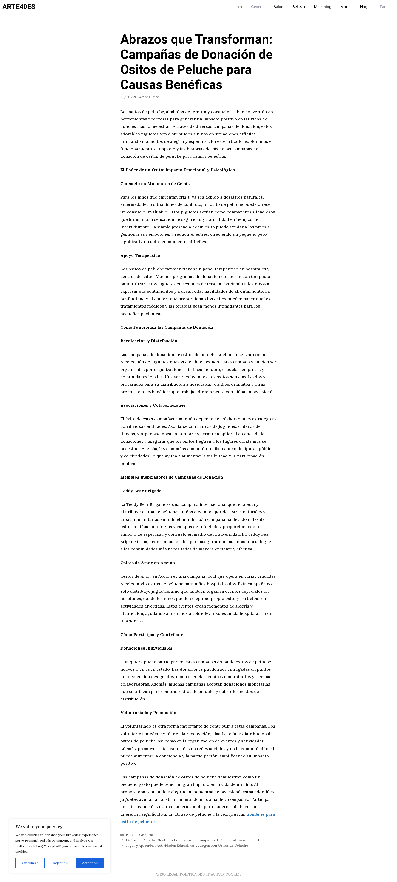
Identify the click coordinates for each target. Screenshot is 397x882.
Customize (30, 863)
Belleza (298, 7)
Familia (386, 7)
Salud (278, 7)
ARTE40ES (18, 7)
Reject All (60, 863)
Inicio (237, 7)
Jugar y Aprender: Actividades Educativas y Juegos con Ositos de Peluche (187, 845)
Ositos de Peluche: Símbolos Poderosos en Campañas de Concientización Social (192, 840)
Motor (345, 7)
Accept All (90, 863)
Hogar (365, 7)
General (257, 7)
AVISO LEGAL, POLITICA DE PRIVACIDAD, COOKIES (198, 874)
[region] (59, 846)
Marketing (322, 7)
